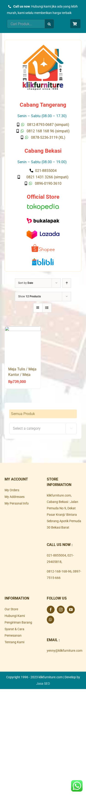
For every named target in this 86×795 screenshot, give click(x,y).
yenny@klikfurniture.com (64, 650)
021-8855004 (56, 555)
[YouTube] (71, 609)
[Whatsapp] (50, 620)
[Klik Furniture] (43, 46)
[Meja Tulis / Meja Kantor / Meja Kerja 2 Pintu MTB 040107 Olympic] (23, 344)
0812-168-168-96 (59, 571)
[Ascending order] (66, 283)
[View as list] (46, 307)
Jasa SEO (43, 683)
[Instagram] (61, 609)
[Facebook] (51, 609)
